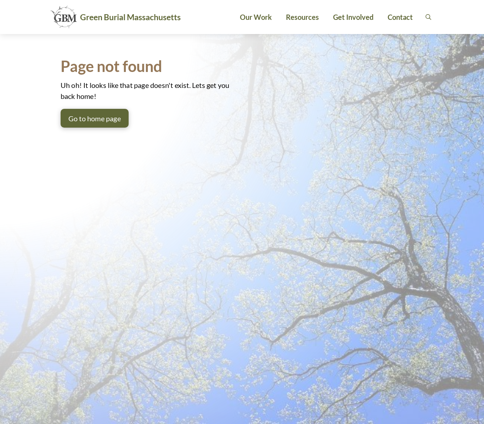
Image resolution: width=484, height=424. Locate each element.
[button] (428, 17)
